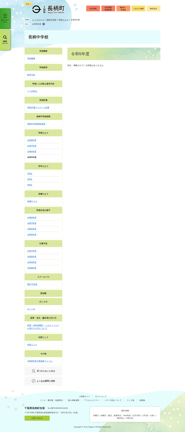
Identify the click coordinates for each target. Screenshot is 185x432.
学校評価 (43, 100)
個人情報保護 (73, 400)
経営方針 (31, 75)
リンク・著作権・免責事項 (51, 400)
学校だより (64, 20)
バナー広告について (113, 400)
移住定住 (153, 9)
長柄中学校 (51, 20)
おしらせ (43, 301)
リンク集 (130, 400)
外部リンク (43, 337)
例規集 (142, 400)
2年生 (29, 179)
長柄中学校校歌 (43, 116)
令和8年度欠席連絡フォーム (39, 361)
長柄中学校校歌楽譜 (36, 124)
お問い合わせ (37, 418)
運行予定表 (32, 284)
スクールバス (43, 277)
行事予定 (43, 243)
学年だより (43, 166)
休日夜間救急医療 (108, 8)
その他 (43, 354)
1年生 (29, 174)
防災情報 (93, 9)
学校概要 (43, 51)
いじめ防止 (32, 91)
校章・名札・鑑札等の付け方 (43, 318)
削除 (44, 24)
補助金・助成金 (123, 8)
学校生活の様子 (43, 210)
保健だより (43, 194)
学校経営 (43, 67)
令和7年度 (31, 146)
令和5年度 (36, 24)
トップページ (38, 20)
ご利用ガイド (84, 396)
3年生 (29, 185)
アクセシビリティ (91, 400)
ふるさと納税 (138, 9)
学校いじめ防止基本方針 (43, 84)
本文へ (28, 4)
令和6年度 (31, 152)
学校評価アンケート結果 (38, 107)
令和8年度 (31, 140)
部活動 (43, 293)
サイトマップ (100, 396)
